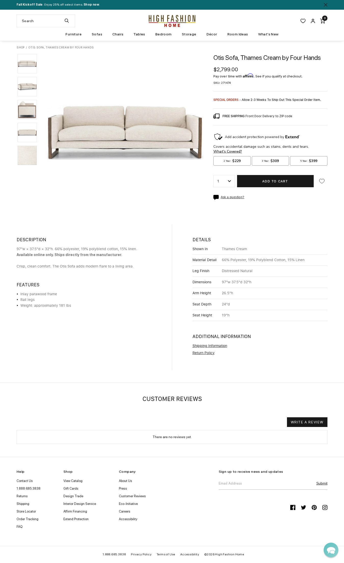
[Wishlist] (303, 21)
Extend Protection (76, 519)
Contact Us (25, 481)
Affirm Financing (75, 511)
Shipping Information (209, 346)
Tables (139, 34)
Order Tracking (27, 519)
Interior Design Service (79, 504)
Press (123, 488)
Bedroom (163, 34)
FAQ (20, 527)
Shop (21, 47)
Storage (189, 34)
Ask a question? (232, 197)
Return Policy (203, 353)
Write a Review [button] (307, 422)
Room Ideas (237, 34)
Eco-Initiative (128, 504)
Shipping (23, 504)
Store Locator (26, 511)
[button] (27, 63)
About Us (125, 481)
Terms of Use (166, 554)
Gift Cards (70, 488)
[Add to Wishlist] (321, 181)
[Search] (66, 20)
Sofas (97, 34)
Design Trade (73, 496)
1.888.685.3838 (28, 488)
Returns (22, 496)
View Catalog (72, 481)
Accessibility (128, 519)
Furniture (73, 34)
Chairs (117, 34)
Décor (212, 34)
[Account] (313, 21)
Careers (124, 511)
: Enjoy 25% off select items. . (58, 4)
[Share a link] (217, 197)
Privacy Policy (141, 554)
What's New (268, 34)
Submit (321, 483)
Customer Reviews (132, 496)
